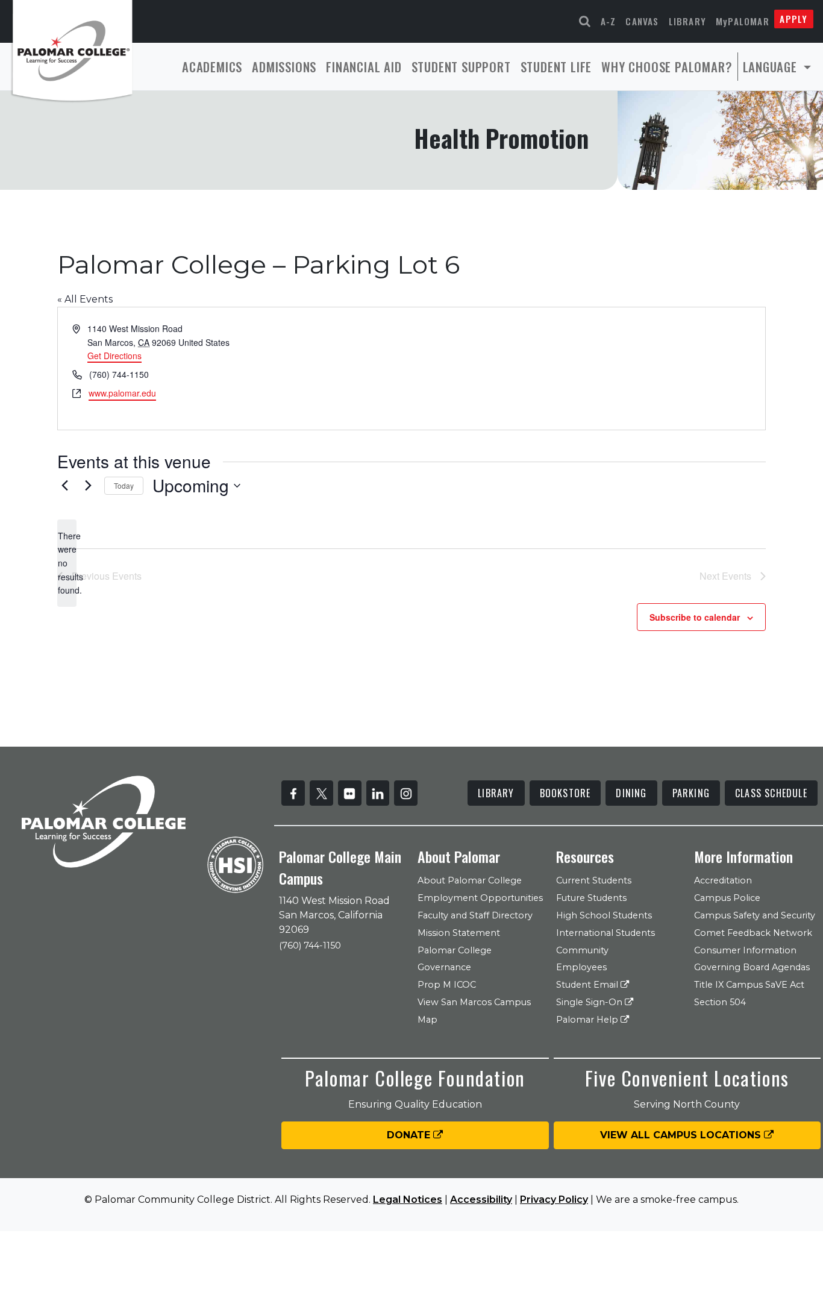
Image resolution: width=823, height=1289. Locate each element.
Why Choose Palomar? (666, 66)
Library (687, 21)
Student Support (461, 66)
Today (124, 485)
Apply (793, 18)
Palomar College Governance (455, 959)
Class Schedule (771, 793)
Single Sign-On (590, 1002)
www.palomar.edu (122, 393)
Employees (581, 967)
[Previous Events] (64, 485)
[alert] (67, 563)
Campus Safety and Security (754, 915)
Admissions (284, 66)
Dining (631, 793)
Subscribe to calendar (694, 617)
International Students (605, 932)
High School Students (604, 915)
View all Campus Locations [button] (682, 1135)
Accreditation (723, 880)
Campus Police (727, 897)
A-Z (608, 21)
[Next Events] (88, 485)
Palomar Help (588, 1019)
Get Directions (114, 356)
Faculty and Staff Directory (475, 915)
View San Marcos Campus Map (474, 1011)
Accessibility (481, 1199)
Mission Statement (459, 932)
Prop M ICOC (447, 984)
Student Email (588, 984)
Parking (691, 793)
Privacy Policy (554, 1199)
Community (582, 950)
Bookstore (565, 793)
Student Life (556, 66)
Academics (212, 66)
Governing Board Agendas (752, 967)
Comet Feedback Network (753, 932)
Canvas (642, 21)
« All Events (85, 299)
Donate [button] (410, 1135)
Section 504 (720, 1002)
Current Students (593, 880)
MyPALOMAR (742, 21)
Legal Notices (407, 1199)
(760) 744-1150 (310, 945)
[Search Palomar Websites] (585, 21)
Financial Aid (363, 66)
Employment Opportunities (480, 897)
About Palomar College (470, 880)
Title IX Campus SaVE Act (749, 984)
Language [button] (772, 66)
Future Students (591, 897)
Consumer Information (745, 950)
